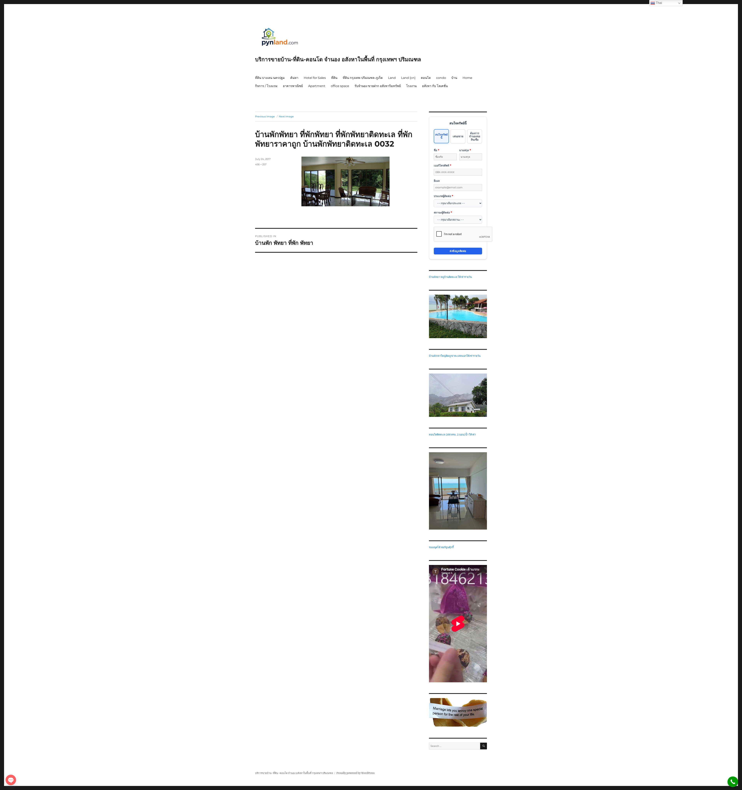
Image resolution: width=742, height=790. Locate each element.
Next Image (286, 116)
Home (467, 78)
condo (441, 78)
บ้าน (454, 78)
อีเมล (437, 181)
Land (392, 78)
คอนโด (426, 78)
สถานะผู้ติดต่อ (443, 212)
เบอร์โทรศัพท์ (442, 165)
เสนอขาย (458, 136)
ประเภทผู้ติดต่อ (443, 196)
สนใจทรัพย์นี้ (441, 136)
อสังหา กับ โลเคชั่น (435, 86)
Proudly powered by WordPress (355, 773)
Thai (658, 2)
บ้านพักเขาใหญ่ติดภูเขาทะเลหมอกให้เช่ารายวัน (455, 355)
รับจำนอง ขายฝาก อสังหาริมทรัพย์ (378, 86)
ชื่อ (436, 150)
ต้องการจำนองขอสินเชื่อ (474, 136)
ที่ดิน (334, 78)
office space (340, 86)
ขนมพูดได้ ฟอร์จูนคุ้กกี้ (441, 547)
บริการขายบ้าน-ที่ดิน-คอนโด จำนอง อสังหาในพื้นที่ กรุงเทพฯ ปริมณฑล (338, 59)
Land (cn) (408, 78)
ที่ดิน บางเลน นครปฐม (270, 78)
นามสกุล (465, 150)
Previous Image (265, 116)
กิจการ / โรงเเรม (266, 86)
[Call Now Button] (733, 781)
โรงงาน (411, 86)
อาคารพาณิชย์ (293, 86)
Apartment (316, 86)
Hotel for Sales (315, 78)
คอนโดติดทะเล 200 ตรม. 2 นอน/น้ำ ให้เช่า (452, 434)
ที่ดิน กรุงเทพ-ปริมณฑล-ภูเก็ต (363, 78)
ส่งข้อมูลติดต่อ (458, 251)
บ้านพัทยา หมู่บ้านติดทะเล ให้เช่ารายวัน (450, 277)
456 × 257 (260, 164)
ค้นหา (294, 78)
